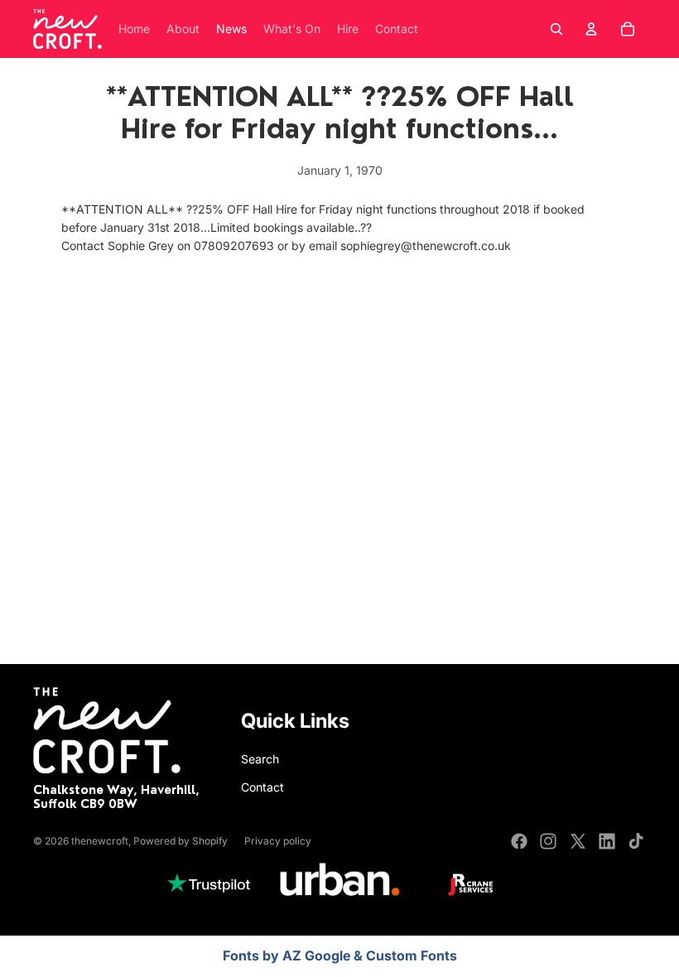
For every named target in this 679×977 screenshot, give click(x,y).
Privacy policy (277, 841)
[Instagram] (548, 841)
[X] (578, 841)
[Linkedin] (607, 841)
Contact (262, 787)
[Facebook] (519, 841)
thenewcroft (99, 841)
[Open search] (556, 29)
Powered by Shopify (180, 841)
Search (260, 759)
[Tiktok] (636, 841)
